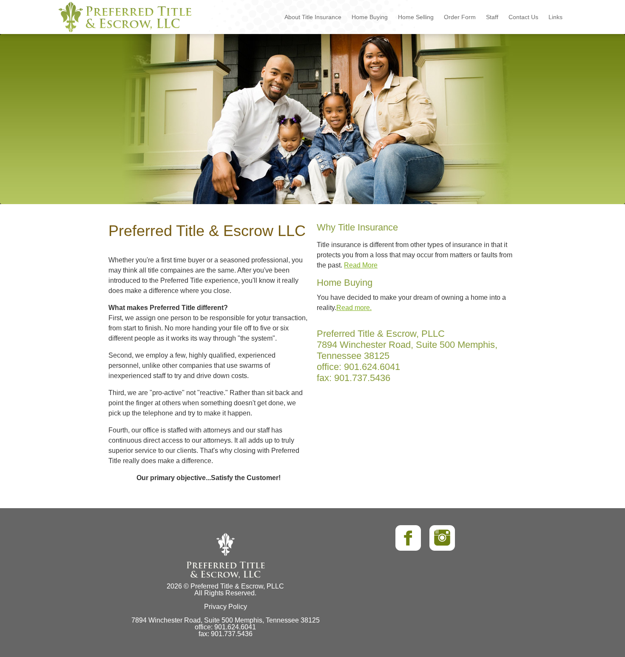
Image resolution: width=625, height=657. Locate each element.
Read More (361, 265)
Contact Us (523, 17)
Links (555, 17)
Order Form (460, 17)
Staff (492, 17)
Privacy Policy (225, 606)
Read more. (354, 307)
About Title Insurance (312, 17)
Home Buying (370, 17)
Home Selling (416, 17)
